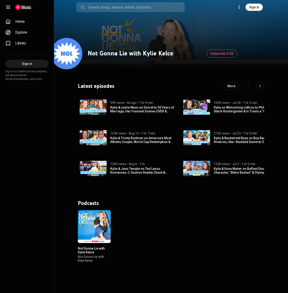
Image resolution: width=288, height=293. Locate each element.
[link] (27, 21)
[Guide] (8, 7)
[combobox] (136, 7)
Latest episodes (96, 86)
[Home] (23, 7)
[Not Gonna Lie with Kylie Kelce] (94, 226)
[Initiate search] (82, 7)
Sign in (254, 7)
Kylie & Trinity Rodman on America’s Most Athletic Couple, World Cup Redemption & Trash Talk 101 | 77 (140, 140)
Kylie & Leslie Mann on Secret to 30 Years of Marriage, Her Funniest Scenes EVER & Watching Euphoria (142, 109)
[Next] (260, 86)
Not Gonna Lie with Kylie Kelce (91, 250)
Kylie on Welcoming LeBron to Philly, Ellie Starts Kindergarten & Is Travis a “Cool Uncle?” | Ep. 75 (244, 109)
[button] (93, 107)
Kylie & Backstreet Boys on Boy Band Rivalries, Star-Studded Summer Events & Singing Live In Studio (244, 140)
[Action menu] (106, 216)
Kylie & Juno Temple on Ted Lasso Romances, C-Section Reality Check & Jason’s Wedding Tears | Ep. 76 (137, 171)
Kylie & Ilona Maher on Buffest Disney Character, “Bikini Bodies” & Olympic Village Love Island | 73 (241, 171)
